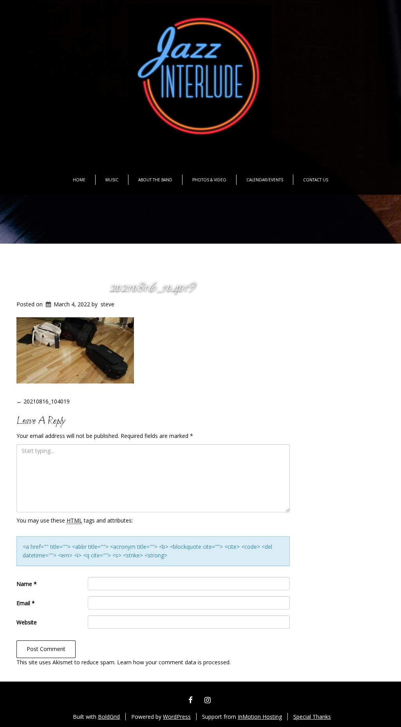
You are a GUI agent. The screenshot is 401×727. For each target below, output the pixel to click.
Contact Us (315, 180)
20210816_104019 (153, 287)
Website (26, 622)
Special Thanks (312, 716)
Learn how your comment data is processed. (174, 662)
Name (26, 584)
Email (25, 603)
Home (79, 180)
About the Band (155, 180)
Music (111, 180)
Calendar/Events (264, 180)
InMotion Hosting (260, 716)
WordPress (177, 716)
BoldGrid (109, 716)
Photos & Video (209, 180)
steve (107, 304)
